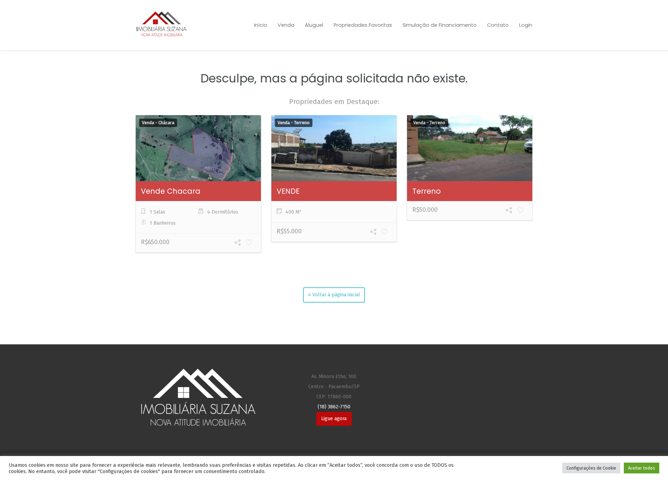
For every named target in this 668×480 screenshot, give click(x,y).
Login (525, 25)
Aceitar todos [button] (641, 468)
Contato (498, 25)
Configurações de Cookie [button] (591, 468)
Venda (286, 25)
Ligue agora (334, 419)
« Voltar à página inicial (334, 295)
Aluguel (314, 25)
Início (260, 25)
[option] (198, 185)
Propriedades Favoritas (363, 25)
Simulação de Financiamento (440, 25)
